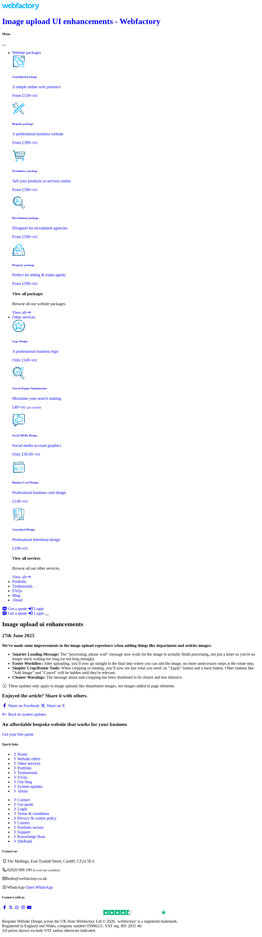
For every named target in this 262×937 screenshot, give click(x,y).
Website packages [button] (26, 52)
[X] (10, 907)
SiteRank (24, 841)
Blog (16, 595)
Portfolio (19, 581)
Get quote (25, 804)
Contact (23, 800)
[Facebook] (4, 907)
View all (19, 312)
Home (22, 754)
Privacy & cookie (37, 818)
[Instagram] (23, 907)
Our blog (24, 782)
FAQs (17, 591)
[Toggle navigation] (47, 614)
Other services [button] (23, 317)
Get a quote (17, 609)
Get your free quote (18, 734)
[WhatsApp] (16, 907)
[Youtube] (29, 907)
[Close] (4, 45)
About (17, 600)
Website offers (28, 759)
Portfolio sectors (30, 827)
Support (23, 832)
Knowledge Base (31, 836)
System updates (29, 786)
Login (38, 609)
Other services (28, 763)
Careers (23, 823)
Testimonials (22, 586)
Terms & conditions (33, 813)
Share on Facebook (23, 705)
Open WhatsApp (39, 887)
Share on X (55, 705)
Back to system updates (26, 714)
